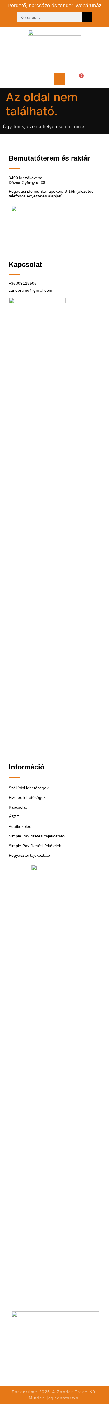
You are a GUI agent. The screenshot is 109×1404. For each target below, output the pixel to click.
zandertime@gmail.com (30, 290)
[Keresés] (87, 17)
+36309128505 (23, 283)
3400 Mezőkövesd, (26, 178)
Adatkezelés (20, 826)
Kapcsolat (18, 807)
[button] (59, 79)
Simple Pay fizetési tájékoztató (37, 836)
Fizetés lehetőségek (27, 797)
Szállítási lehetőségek (29, 788)
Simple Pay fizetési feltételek (35, 845)
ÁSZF (14, 816)
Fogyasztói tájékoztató (29, 855)
